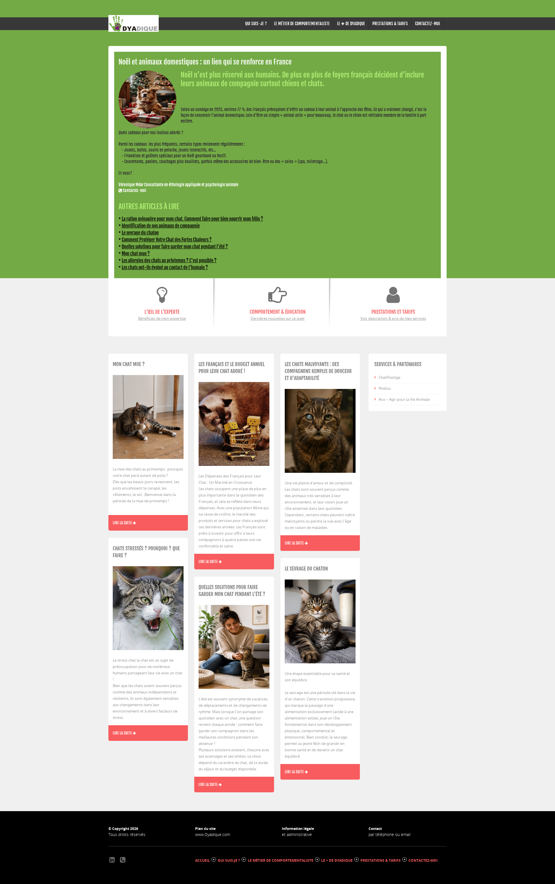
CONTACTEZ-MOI (427, 23)
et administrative (297, 834)
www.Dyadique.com (212, 834)
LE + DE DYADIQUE (337, 860)
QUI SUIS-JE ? (256, 23)
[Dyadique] (133, 23)
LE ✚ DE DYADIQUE (351, 23)
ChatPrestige (389, 377)
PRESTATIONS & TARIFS (390, 23)
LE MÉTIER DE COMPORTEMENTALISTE (302, 23)
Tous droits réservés (126, 834)
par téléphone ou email (389, 834)
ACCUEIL (202, 860)
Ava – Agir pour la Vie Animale (404, 399)
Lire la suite (123, 523)
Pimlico (385, 388)
